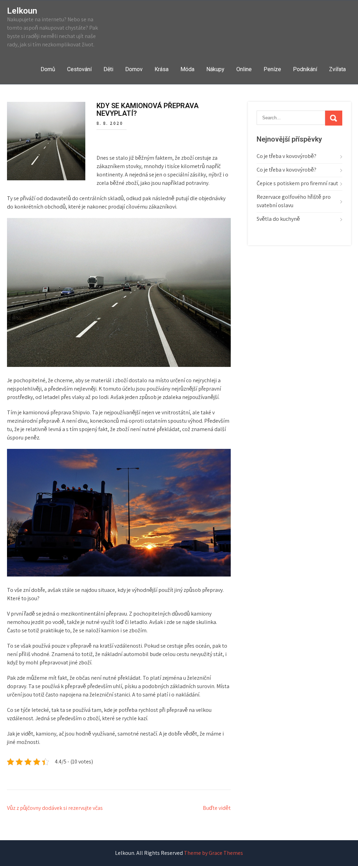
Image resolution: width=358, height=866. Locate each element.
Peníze (272, 69)
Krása (162, 69)
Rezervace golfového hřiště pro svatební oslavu (294, 201)
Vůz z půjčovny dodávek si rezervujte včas (55, 808)
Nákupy (215, 69)
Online (244, 69)
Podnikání (305, 69)
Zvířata (337, 69)
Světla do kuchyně (278, 219)
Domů (48, 69)
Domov (134, 69)
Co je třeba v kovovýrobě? (286, 156)
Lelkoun (22, 11)
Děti (108, 69)
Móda (187, 69)
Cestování (79, 69)
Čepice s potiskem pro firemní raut (297, 183)
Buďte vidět (217, 808)
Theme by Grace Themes (213, 853)
